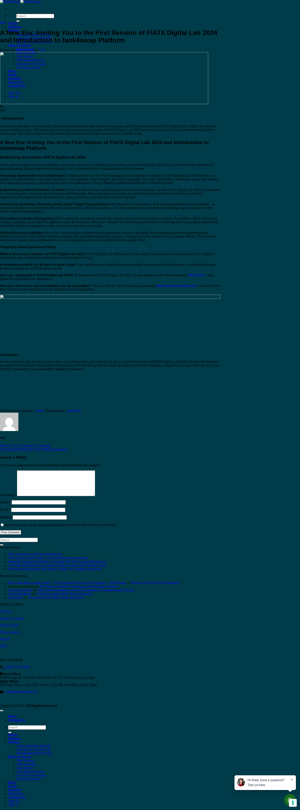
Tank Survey (25, 760)
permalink (74, 410)
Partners (14, 790)
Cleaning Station (28, 779)
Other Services (19, 45)
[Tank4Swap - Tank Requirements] (20, 1)
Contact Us (17, 797)
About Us (15, 794)
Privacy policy (10, 632)
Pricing (13, 742)
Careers (6, 611)
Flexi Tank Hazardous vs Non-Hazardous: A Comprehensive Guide (86, 590)
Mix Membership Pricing (33, 753)
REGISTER (196, 275)
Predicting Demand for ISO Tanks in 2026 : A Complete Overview (55, 569)
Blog (12, 782)
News (3, 22)
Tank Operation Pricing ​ (33, 746)
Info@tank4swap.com (21, 692)
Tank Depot (24, 768)
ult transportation (20, 590)
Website (6, 517)
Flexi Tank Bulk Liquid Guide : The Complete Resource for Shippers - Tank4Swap (67, 583)
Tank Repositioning (30, 771)
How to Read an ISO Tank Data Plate (35, 554)
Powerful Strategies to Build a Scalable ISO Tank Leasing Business (57, 561)
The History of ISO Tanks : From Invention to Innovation (48, 558)
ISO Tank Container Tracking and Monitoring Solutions (79, 586)
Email (5, 509)
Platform (14, 27)
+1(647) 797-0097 (16, 667)
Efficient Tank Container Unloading (25, 446)
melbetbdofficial (19, 594)
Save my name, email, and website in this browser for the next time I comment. (61, 525)
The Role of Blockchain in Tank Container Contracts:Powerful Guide (57, 565)
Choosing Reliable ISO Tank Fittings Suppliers (33, 449)
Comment (8, 495)
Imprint (5, 639)
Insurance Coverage (31, 775)
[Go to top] (1, 710)
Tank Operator (26, 764)
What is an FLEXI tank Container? (155, 583)
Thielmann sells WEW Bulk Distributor (64, 594)
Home (12, 23)
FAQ (3, 646)
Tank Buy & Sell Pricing (33, 749)
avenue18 (15, 597)
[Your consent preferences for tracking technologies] (293, 803)
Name (5, 502)
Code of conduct (12, 618)
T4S (42, 50)
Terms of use (9, 625)
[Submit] (18, 21)
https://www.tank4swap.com (177, 286)
